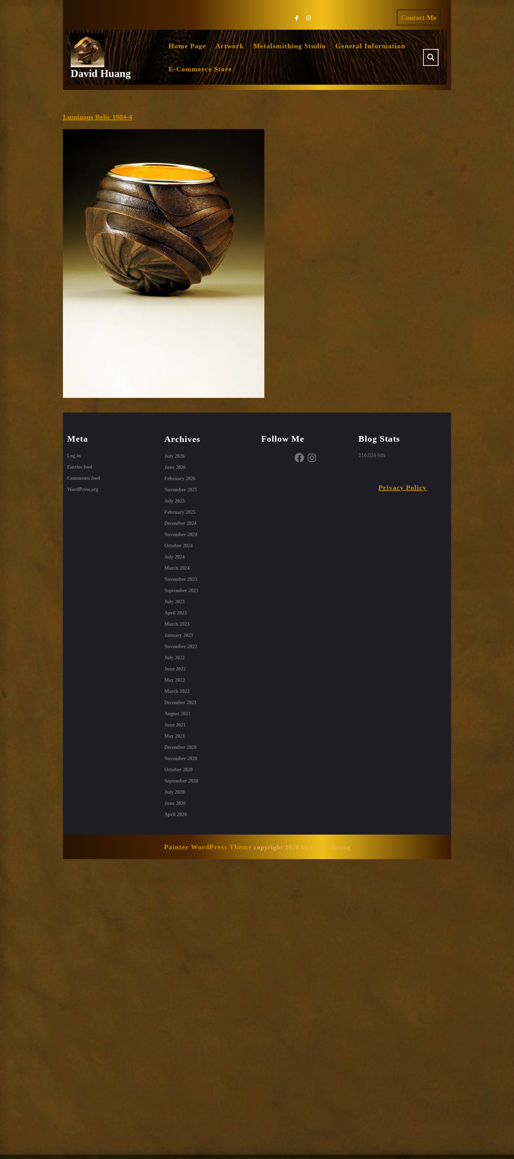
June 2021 (175, 725)
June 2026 (175, 467)
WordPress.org (82, 489)
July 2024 (174, 557)
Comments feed (83, 478)
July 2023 (174, 601)
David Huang (101, 73)
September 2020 (181, 781)
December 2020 (180, 747)
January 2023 (178, 635)
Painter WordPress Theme (208, 847)
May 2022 (174, 680)
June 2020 (175, 803)
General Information (370, 46)
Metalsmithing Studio (289, 46)
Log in (74, 455)
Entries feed (79, 467)
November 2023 (180, 579)
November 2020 (180, 758)
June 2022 (175, 669)
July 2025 (174, 501)
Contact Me (421, 19)
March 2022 (177, 691)
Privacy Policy (402, 487)
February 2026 (179, 478)
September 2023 (181, 590)
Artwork (229, 46)
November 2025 (180, 489)
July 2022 (174, 657)
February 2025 (179, 512)
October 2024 (178, 545)
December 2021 (180, 702)
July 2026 (174, 456)
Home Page (187, 46)
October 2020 (178, 769)
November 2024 (180, 534)
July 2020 (174, 792)
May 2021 (174, 736)
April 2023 (175, 613)
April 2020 (175, 814)
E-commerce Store (200, 69)
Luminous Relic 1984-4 (97, 117)
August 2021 (177, 713)
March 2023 (177, 624)
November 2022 (180, 646)
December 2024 (180, 523)
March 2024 (177, 568)
